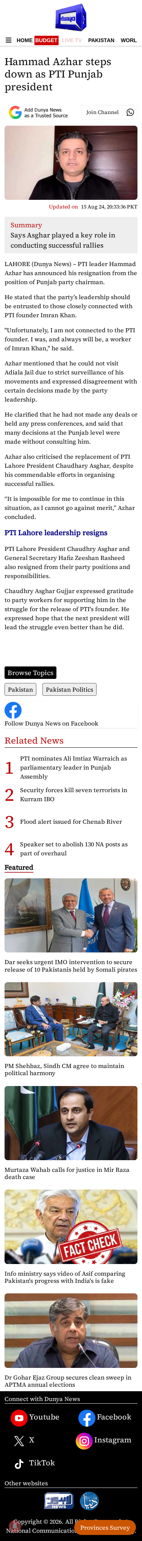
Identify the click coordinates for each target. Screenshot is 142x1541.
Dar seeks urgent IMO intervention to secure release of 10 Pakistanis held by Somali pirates (71, 965)
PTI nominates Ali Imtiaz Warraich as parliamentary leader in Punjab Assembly (73, 767)
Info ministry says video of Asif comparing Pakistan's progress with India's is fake (65, 1277)
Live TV (72, 40)
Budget (46, 40)
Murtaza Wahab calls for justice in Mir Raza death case (67, 1173)
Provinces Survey (105, 1527)
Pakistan (101, 40)
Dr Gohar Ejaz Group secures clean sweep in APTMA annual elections (68, 1381)
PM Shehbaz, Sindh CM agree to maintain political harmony (64, 1069)
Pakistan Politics (69, 689)
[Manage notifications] (15, 1526)
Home (25, 40)
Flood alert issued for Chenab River (71, 821)
